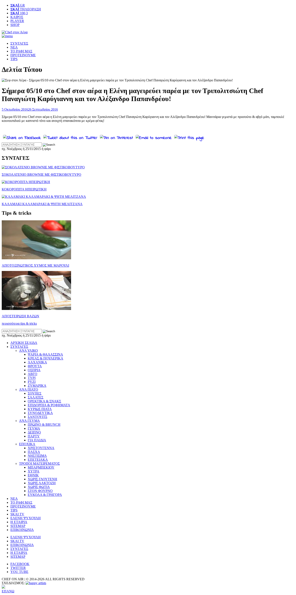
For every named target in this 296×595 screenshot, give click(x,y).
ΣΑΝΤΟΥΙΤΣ (37, 417)
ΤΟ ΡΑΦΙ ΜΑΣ (21, 51)
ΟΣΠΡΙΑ (34, 370)
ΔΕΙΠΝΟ (34, 432)
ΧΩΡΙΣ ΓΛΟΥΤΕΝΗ (42, 479)
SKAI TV (17, 514)
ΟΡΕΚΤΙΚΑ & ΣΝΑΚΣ (44, 401)
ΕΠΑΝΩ (8, 591)
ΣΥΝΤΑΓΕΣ (19, 43)
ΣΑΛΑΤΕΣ (35, 397)
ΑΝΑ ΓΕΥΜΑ (29, 420)
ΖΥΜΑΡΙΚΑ (37, 385)
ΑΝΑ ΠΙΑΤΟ (28, 389)
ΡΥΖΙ (32, 382)
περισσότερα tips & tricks (19, 323)
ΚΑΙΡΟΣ (16, 17)
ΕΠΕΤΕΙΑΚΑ (38, 459)
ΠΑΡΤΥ (34, 436)
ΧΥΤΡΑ (33, 471)
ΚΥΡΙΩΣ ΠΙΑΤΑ (40, 409)
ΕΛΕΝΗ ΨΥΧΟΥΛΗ (25, 518)
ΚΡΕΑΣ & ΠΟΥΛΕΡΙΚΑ (45, 358)
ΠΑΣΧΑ (34, 452)
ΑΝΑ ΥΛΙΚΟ (28, 350)
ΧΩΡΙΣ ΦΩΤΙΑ (39, 487)
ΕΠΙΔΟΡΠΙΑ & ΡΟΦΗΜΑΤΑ (49, 405)
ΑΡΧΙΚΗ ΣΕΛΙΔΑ (23, 343)
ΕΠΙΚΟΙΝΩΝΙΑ (22, 530)
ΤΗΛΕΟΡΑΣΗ (25, 9)
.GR (17, 5)
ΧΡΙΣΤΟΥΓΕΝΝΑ (41, 448)
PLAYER (17, 21)
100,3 (19, 13)
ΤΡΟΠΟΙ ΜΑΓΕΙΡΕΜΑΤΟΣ (39, 463)
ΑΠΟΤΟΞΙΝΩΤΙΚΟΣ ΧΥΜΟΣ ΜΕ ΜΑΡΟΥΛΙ (35, 265)
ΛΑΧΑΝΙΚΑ (37, 362)
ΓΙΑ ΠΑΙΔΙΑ (37, 440)
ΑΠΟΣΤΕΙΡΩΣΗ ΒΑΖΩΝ (20, 316)
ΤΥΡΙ (32, 378)
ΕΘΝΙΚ (33, 475)
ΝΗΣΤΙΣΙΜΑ (37, 456)
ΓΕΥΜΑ (34, 428)
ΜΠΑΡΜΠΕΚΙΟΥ (41, 467)
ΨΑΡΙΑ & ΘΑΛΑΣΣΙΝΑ (45, 354)
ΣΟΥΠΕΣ (34, 393)
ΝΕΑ (14, 47)
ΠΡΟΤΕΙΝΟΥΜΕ (23, 55)
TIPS (14, 59)
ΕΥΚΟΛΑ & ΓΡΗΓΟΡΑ (45, 495)
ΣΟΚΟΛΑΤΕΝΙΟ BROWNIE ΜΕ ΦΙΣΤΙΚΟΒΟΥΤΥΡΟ (41, 174)
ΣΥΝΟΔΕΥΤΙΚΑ (40, 413)
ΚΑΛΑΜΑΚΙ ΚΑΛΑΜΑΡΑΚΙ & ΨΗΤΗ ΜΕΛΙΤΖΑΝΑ (42, 204)
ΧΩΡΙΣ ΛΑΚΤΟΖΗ (42, 483)
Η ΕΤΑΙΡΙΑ (18, 522)
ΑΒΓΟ (32, 374)
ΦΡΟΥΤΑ (35, 366)
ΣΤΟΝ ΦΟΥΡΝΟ (40, 491)
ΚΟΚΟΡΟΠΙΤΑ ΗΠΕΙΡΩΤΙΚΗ (24, 189)
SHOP (15, 25)
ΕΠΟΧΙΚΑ (27, 444)
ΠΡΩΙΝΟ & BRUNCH (44, 424)
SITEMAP (17, 526)
